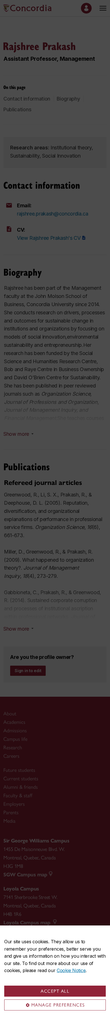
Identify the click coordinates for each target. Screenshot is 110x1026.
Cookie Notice (71, 970)
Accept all (55, 991)
